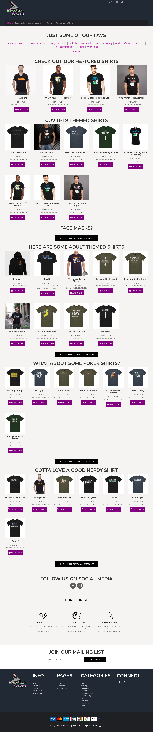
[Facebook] (73, 586)
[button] (122, 2)
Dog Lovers (85, 703)
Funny (109, 43)
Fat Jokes (99, 43)
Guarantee (36, 686)
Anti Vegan (84, 686)
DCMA (35, 683)
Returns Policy (38, 691)
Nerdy (118, 43)
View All (76, 51)
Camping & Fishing (87, 693)
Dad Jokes (74, 43)
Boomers (33, 43)
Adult (10, 43)
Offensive (128, 43)
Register (110, 2)
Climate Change (48, 43)
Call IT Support (98, 726)
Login (103, 2)
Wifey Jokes (92, 46)
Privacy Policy (37, 688)
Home (59, 683)
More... (83, 705)
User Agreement (38, 693)
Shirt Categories (62, 688)
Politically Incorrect (64, 46)
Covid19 (62, 43)
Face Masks (87, 43)
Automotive (85, 688)
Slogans (80, 46)
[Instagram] (80, 586)
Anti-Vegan (20, 43)
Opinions (139, 43)
